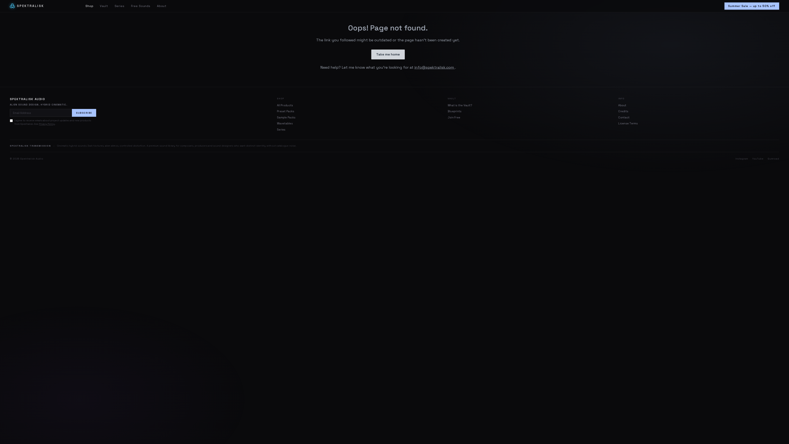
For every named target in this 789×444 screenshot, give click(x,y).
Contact (624, 117)
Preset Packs (285, 111)
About (161, 6)
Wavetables (285, 123)
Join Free (454, 117)
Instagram (741, 158)
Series (120, 6)
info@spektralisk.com (434, 67)
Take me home (388, 54)
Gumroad (773, 158)
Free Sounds (140, 6)
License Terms (628, 123)
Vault (104, 6)
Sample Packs (286, 117)
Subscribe (84, 112)
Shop (89, 6)
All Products (285, 105)
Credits (623, 111)
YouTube (758, 158)
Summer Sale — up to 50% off (751, 6)
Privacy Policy (47, 124)
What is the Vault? (460, 105)
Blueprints (455, 111)
